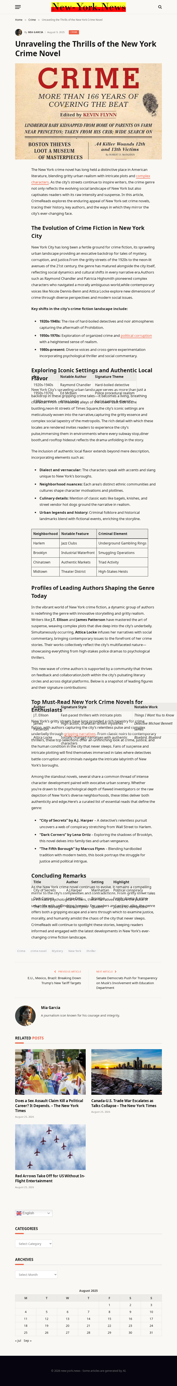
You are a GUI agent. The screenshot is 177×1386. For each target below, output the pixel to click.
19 (46, 1326)
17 (151, 1319)
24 (151, 1326)
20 (67, 1326)
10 (151, 1312)
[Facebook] (19, 180)
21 (88, 1326)
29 (109, 1332)
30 (130, 1332)
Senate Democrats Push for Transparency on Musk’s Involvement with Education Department (126, 983)
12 (46, 1319)
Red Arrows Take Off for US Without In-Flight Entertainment (50, 1178)
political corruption (136, 335)
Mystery (57, 951)
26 (46, 1332)
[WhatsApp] (19, 290)
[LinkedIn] (19, 202)
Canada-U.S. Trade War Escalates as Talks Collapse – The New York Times (123, 1103)
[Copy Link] (19, 235)
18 (25, 1326)
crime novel (38, 951)
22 (109, 1326)
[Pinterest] (19, 213)
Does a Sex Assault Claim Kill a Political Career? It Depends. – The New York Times (49, 1105)
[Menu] (18, 7)
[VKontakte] (19, 268)
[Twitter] (19, 191)
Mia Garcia (35, 32)
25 (25, 1332)
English (28, 1213)
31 (151, 1332)
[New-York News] (88, 7)
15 (109, 1319)
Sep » (28, 1340)
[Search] (159, 7)
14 (88, 1319)
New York (74, 951)
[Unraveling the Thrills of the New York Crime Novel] (88, 111)
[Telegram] (19, 279)
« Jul (18, 1340)
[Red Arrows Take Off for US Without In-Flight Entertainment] (50, 1147)
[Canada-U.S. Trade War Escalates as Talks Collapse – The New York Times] (126, 1072)
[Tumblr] (19, 246)
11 (25, 1319)
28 (88, 1332)
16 (130, 1319)
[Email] (19, 224)
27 (67, 1332)
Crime (74, 32)
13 (67, 1319)
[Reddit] (19, 257)
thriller (91, 951)
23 (130, 1326)
